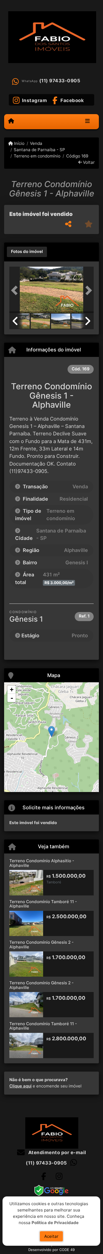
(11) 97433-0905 (59, 80)
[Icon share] (43, 1176)
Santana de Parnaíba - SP (39, 149)
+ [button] (11, 689)
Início (18, 143)
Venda (36, 143)
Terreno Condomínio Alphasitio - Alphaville (41, 863)
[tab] (27, 252)
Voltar (88, 162)
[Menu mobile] (11, 121)
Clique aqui (20, 1086)
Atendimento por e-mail (56, 1152)
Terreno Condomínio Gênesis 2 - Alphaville (41, 944)
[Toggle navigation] (87, 121)
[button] (15, 290)
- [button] (12, 698)
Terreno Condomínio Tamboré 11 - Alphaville (43, 904)
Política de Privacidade (55, 1222)
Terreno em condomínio (37, 156)
